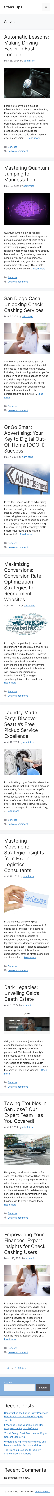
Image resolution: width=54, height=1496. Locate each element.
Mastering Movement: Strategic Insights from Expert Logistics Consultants (24, 855)
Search (8, 1382)
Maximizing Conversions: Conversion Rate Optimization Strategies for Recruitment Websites (22, 581)
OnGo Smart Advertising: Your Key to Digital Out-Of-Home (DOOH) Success (25, 439)
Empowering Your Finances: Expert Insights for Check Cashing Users (25, 1243)
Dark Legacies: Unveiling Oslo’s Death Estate (21, 993)
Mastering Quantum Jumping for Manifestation (26, 174)
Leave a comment (18, 151)
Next (22, 1367)
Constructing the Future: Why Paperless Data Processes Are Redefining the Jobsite (26, 1417)
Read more (34, 138)
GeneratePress (42, 1491)
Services (12, 146)
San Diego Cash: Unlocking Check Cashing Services (23, 304)
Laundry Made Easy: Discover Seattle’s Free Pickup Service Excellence (21, 724)
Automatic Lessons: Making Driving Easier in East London (26, 45)
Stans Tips (13, 7)
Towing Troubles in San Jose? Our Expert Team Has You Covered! (25, 1112)
